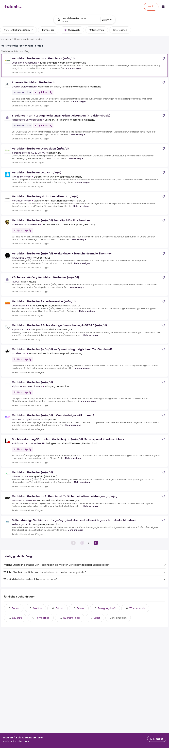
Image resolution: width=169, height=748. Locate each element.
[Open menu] (163, 7)
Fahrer (15, 608)
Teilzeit (59, 608)
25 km (105, 19)
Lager (97, 617)
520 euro (17, 617)
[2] (96, 543)
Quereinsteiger (71, 617)
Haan (17, 39)
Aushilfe (37, 608)
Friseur (80, 608)
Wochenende (137, 608)
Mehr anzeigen (73, 68)
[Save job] (163, 58)
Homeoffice (43, 617)
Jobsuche (6, 39)
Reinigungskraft (107, 608)
